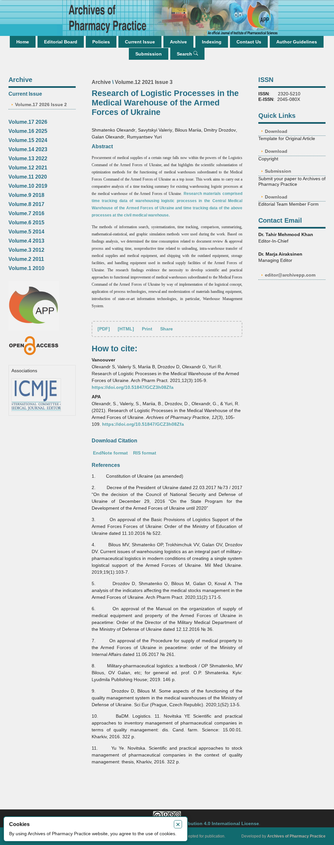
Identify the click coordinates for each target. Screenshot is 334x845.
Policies (101, 41)
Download (276, 131)
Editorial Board (60, 41)
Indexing (211, 41)
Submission (148, 53)
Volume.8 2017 (26, 204)
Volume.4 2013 (26, 241)
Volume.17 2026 (27, 122)
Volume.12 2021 (27, 167)
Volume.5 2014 (26, 231)
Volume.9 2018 (26, 195)
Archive (178, 41)
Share (166, 328)
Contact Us (248, 41)
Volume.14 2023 (27, 149)
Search (185, 53)
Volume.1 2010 (26, 268)
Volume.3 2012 (26, 250)
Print (147, 328)
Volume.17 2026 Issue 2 (41, 104)
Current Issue (140, 41)
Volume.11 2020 (27, 177)
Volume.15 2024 (27, 140)
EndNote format (110, 452)
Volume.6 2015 (26, 222)
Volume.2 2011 (26, 259)
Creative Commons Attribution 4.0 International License (197, 823)
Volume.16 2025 (27, 131)
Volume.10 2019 (27, 186)
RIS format (144, 452)
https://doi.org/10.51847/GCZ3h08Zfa (133, 387)
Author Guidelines (296, 41)
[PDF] (104, 328)
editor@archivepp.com (290, 275)
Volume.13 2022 (27, 158)
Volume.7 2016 (26, 213)
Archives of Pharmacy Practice (296, 836)
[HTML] (126, 328)
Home (22, 41)
